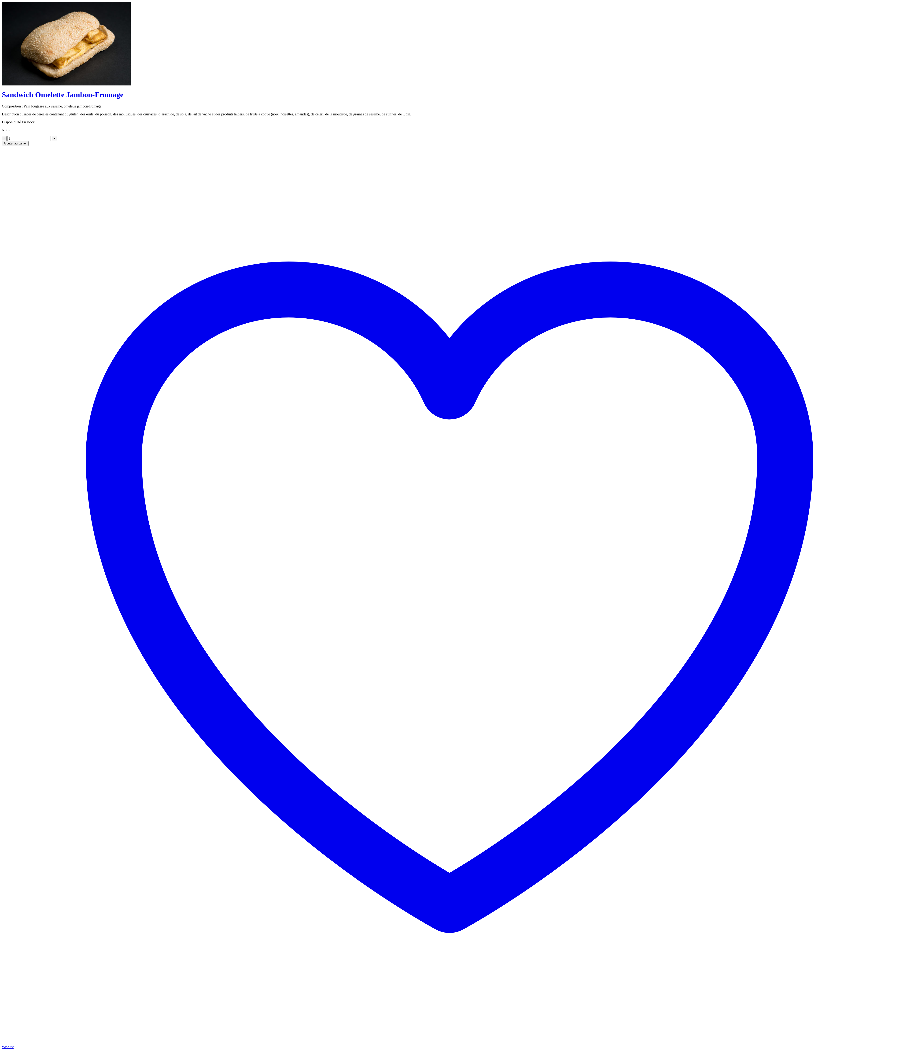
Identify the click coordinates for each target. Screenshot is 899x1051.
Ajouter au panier (15, 143)
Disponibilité (11, 122)
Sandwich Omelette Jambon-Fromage (62, 94)
